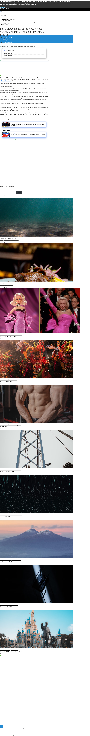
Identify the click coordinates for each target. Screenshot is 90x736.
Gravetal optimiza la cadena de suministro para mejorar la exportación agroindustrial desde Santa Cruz (26, 698)
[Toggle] (44, 50)
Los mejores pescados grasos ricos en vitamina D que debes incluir (9, 284)
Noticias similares (8, 53)
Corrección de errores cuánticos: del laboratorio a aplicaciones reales (9, 605)
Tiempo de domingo (6, 80)
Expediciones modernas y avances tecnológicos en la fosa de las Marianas (9, 239)
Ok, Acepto (2, 7)
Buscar (1, 189)
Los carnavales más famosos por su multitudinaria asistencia (8, 380)
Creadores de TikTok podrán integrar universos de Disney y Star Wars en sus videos (11, 650)
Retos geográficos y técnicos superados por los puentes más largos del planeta (10, 470)
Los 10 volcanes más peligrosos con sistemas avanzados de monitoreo (10, 560)
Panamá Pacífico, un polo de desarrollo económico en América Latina (18, 700)
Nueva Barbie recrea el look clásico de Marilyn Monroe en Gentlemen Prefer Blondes (11, 335)
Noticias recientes (4, 24)
